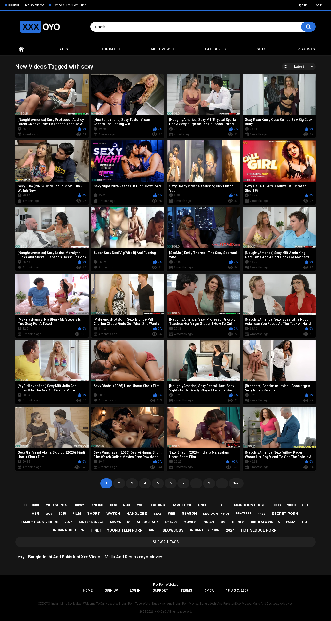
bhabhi (222, 505)
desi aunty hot (216, 513)
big (223, 522)
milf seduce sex (143, 522)
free (261, 513)
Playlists (306, 49)
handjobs (136, 513)
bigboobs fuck (249, 505)
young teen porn (124, 530)
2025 (62, 513)
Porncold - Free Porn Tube (69, 5)
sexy (158, 513)
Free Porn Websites (165, 584)
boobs (275, 505)
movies (190, 522)
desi (113, 505)
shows (115, 522)
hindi (96, 530)
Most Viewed (162, 49)
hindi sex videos (265, 522)
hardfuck (181, 505)
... (222, 483)
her (35, 513)
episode (171, 522)
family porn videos (39, 522)
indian (208, 522)
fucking (158, 505)
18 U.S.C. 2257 (237, 590)
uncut (204, 505)
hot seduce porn (258, 530)
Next (236, 483)
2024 (230, 530)
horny (79, 505)
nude (127, 505)
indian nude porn (68, 530)
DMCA (209, 590)
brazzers (243, 513)
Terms (186, 590)
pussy (291, 522)
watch (113, 513)
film (76, 513)
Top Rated (110, 49)
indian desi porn (205, 530)
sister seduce (91, 522)
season (189, 513)
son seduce (30, 505)
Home (21, 49)
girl (152, 530)
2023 (48, 513)
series (238, 522)
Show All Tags (166, 542)
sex (305, 505)
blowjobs (173, 530)
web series (56, 505)
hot (305, 522)
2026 (68, 522)
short (93, 513)
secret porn (285, 513)
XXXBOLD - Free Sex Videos (26, 5)
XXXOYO (160, 611)
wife (141, 505)
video (291, 505)
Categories (215, 49)
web (172, 513)
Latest (64, 49)
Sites (261, 49)
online (97, 505)
